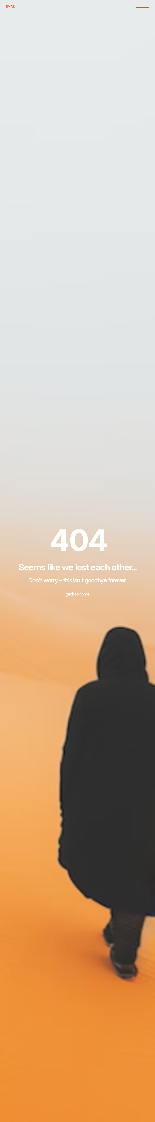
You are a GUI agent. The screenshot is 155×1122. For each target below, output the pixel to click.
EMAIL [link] (10, 6)
